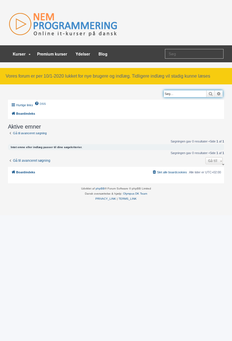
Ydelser (83, 54)
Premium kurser (52, 54)
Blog (103, 54)
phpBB (100, 188)
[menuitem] (40, 103)
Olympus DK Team (135, 193)
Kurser (20, 54)
